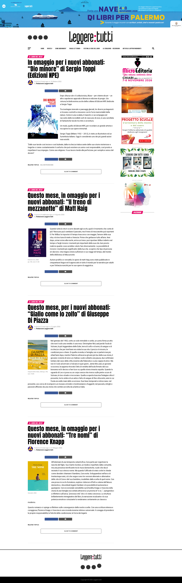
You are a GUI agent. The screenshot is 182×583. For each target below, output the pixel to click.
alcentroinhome (47, 165)
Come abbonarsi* (60, 48)
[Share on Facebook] (51, 90)
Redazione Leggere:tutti (44, 83)
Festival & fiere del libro (92, 48)
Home (42, 48)
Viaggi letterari (74, 48)
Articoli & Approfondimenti (132, 48)
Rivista (49, 48)
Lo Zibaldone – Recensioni (111, 48)
